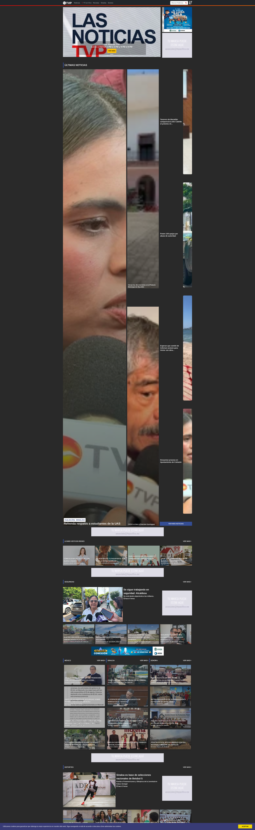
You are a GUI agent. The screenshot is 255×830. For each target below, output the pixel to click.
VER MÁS (111, 51)
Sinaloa (103, 3)
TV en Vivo (87, 3)
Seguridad (69, 582)
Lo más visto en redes (74, 541)
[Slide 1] (111, 54)
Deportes (69, 767)
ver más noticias (176, 524)
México (68, 660)
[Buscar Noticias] (186, 3)
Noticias (77, 3)
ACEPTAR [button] (245, 826)
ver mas (187, 541)
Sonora (110, 3)
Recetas (96, 3)
